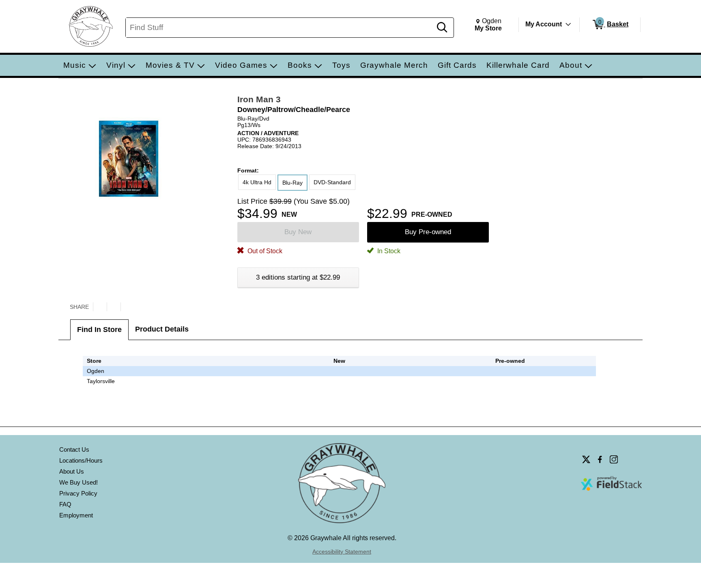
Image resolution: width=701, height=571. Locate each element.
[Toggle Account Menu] (568, 24)
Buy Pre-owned (428, 232)
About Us (71, 471)
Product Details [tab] (162, 329)
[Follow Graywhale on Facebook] (600, 459)
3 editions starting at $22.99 (298, 277)
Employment (76, 515)
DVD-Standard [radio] (332, 182)
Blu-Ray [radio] (292, 182)
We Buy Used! (78, 482)
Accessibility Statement (341, 551)
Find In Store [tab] (99, 329)
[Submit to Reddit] (127, 307)
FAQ (65, 504)
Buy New (298, 232)
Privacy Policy (78, 493)
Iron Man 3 (259, 99)
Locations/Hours (81, 460)
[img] (510, 371)
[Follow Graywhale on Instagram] (614, 459)
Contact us (74, 449)
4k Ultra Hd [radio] (257, 182)
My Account (543, 24)
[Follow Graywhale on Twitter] (586, 459)
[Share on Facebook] (113, 307)
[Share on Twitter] (100, 307)
